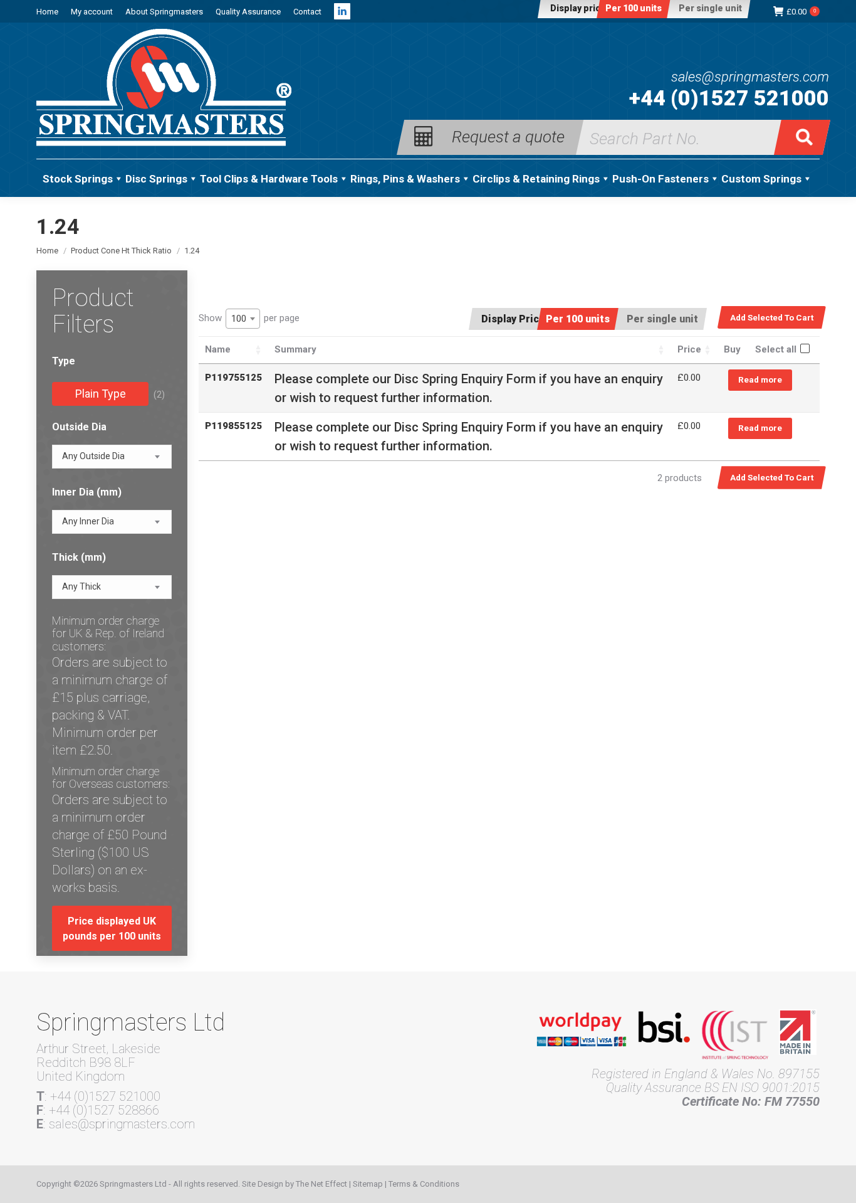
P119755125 (233, 377)
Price (689, 349)
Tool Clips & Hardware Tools (269, 178)
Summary (295, 349)
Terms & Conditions (424, 1184)
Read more (760, 379)
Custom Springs (761, 178)
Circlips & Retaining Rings (536, 178)
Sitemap (368, 1184)
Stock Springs (78, 178)
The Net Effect (321, 1184)
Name (218, 349)
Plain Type (100, 393)
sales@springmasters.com (750, 77)
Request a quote (508, 135)
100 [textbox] (238, 318)
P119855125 (233, 426)
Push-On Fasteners (660, 178)
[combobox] (243, 319)
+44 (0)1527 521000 (729, 97)
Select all (775, 349)
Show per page (249, 318)
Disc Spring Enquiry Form (465, 378)
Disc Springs (156, 178)
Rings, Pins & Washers (405, 178)
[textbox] (93, 456)
